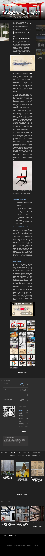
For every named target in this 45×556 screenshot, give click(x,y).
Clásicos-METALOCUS (36, 452)
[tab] (13, 453)
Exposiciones (13, 452)
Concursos (12, 455)
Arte (20, 452)
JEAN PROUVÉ (23, 406)
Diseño (28, 455)
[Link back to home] (9, 536)
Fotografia (34, 455)
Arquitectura (26, 452)
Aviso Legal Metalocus (20, 554)
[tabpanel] (22, 477)
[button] (3, 476)
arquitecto (23, 36)
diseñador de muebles (19, 38)
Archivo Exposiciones (22, 494)
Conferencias (21, 455)
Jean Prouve (24, 22)
